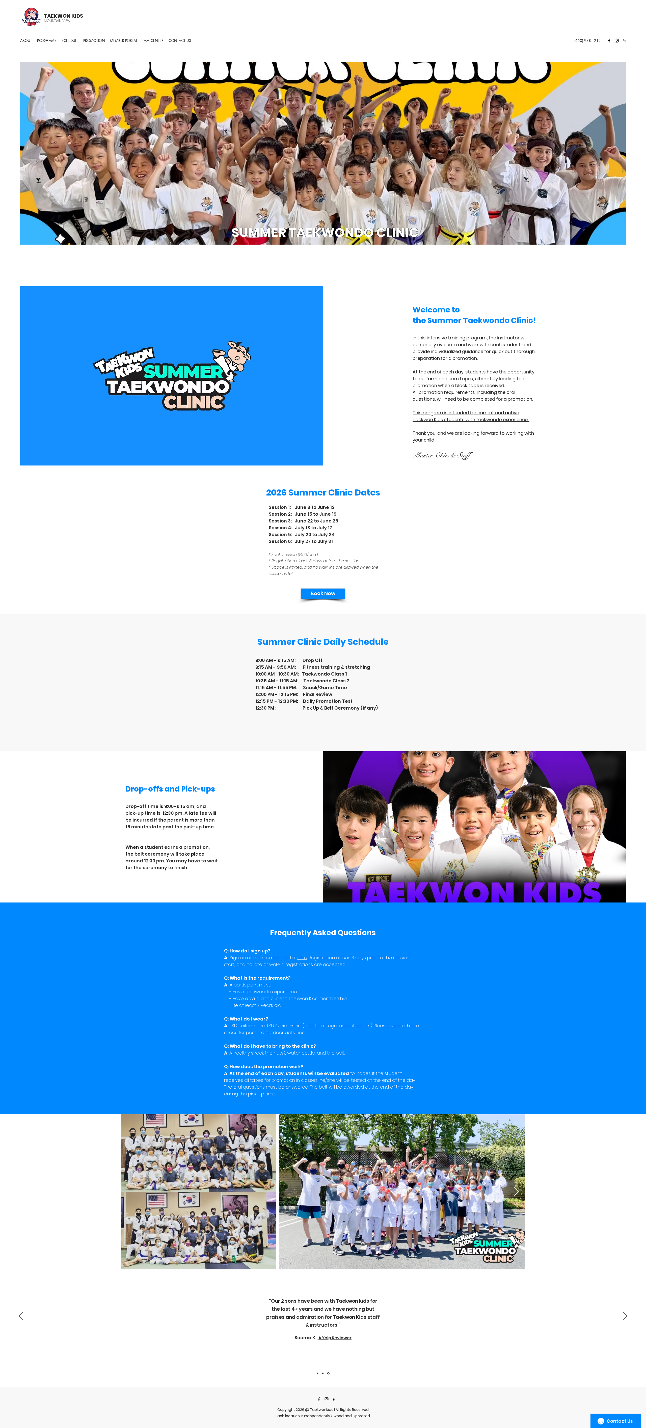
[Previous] (21, 1316)
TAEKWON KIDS (63, 15)
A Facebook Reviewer (336, 1342)
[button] (47, 40)
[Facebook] (609, 40)
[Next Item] (516, 1192)
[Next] (625, 1316)
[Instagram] (616, 40)
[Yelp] (624, 40)
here (302, 957)
